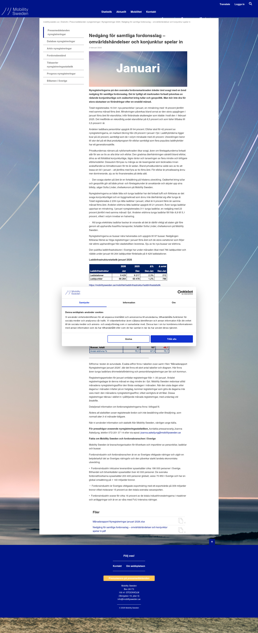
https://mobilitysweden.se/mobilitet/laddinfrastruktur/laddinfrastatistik (125, 285)
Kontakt (151, 12)
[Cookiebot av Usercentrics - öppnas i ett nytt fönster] (180, 292)
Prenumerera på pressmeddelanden (129, 578)
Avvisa (128, 339)
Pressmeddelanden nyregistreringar (85, 22)
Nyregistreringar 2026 (111, 22)
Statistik (106, 12)
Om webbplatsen (135, 566)
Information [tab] (129, 302)
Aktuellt (121, 12)
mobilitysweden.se (51, 22)
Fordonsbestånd (56, 55)
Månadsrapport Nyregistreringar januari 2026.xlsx (119, 521)
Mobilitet (136, 12)
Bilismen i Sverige (57, 80)
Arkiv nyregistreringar (59, 48)
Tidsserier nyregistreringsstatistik (60, 64)
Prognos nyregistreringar (61, 73)
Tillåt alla (171, 339)
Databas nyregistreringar (61, 41)
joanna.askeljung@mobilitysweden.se (160, 432)
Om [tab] (174, 302)
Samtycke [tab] (84, 302)
